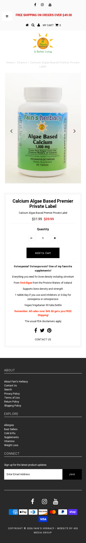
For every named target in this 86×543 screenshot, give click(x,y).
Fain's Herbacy (44, 528)
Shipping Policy (12, 405)
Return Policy (11, 401)
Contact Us (10, 385)
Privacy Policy (12, 393)
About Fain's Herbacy (16, 381)
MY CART (52, 25)
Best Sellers (11, 429)
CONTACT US (43, 339)
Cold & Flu (9, 433)
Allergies (9, 425)
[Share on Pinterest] (49, 331)
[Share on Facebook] (35, 331)
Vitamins (9, 441)
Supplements (11, 437)
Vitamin (22, 62)
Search (8, 389)
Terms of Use (12, 397)
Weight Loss (11, 445)
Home (10, 62)
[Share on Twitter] (42, 331)
